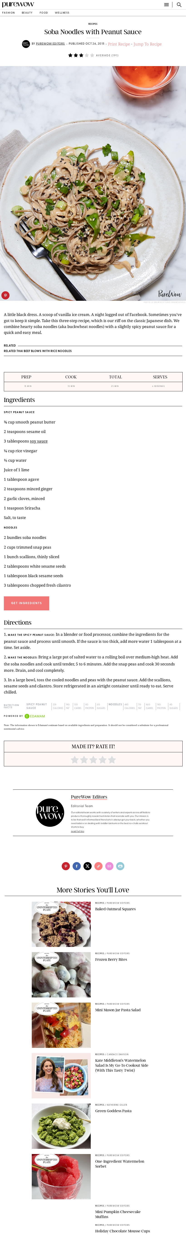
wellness (62, 13)
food (44, 13)
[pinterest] (5, 295)
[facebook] (77, 866)
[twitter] (87, 866)
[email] (109, 866)
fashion (8, 13)
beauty (27, 13)
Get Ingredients (26, 603)
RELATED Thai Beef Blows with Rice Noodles (38, 351)
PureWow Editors (50, 44)
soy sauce (39, 441)
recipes (92, 24)
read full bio (77, 831)
